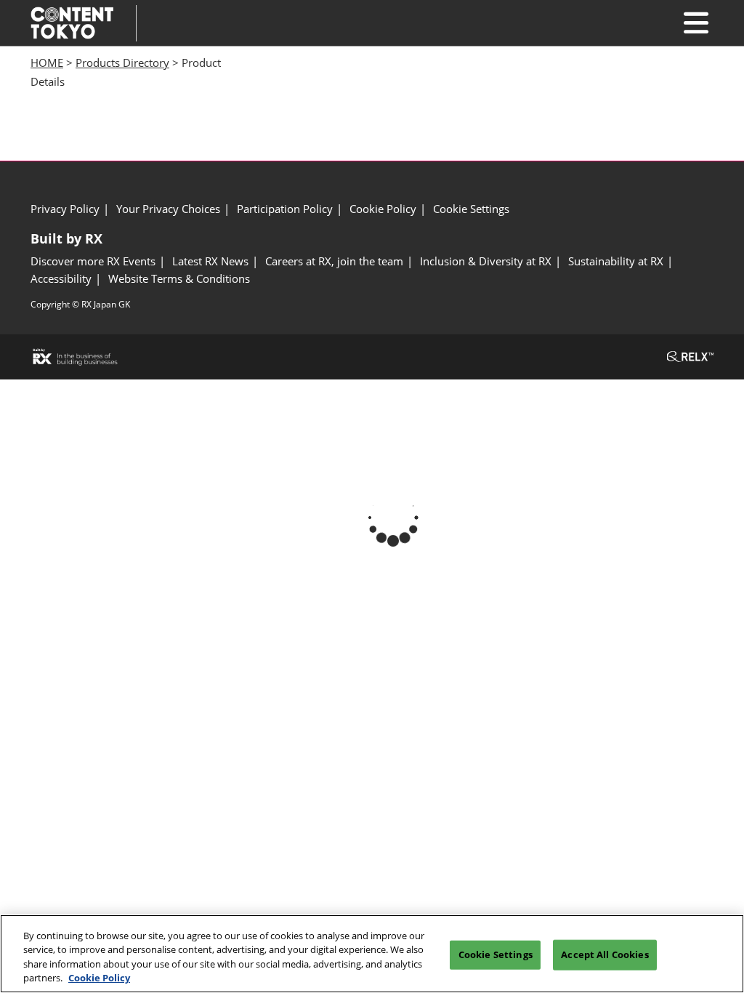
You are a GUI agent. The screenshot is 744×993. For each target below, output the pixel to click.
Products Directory (122, 62)
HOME (47, 62)
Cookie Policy (99, 977)
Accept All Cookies (604, 954)
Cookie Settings (495, 954)
